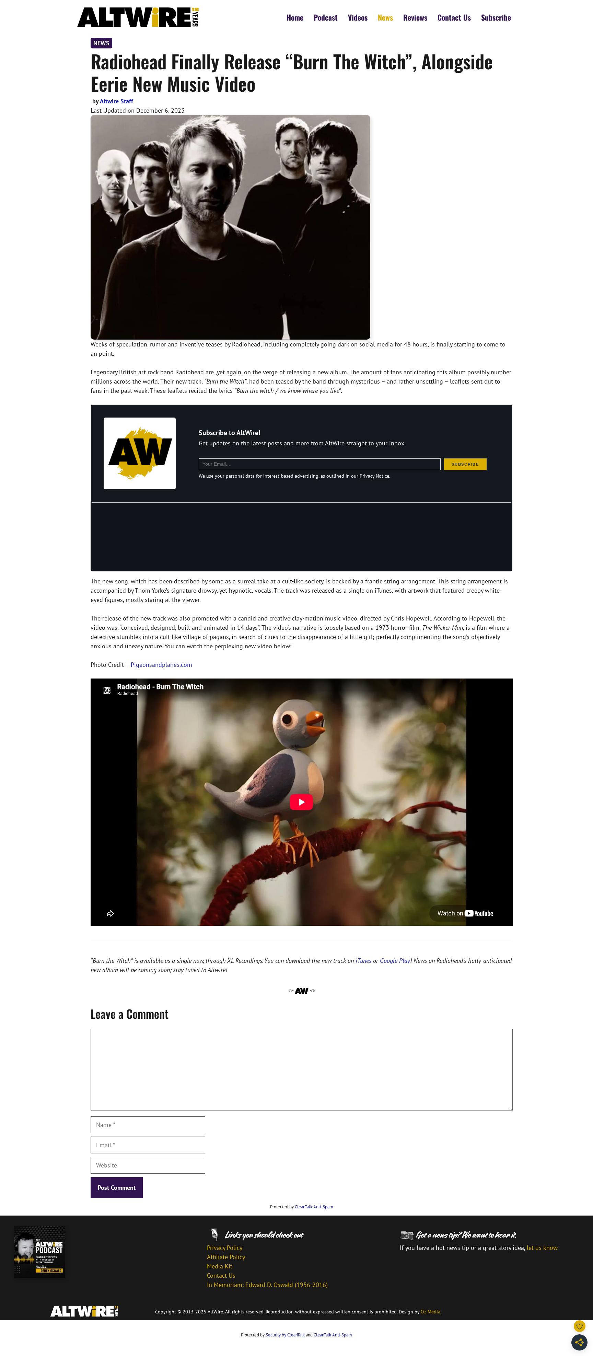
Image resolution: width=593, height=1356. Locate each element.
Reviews (415, 17)
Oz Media (430, 1312)
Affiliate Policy (226, 1257)
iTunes (363, 961)
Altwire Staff (116, 101)
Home (295, 17)
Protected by (301, 1207)
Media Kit (219, 1266)
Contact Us (454, 17)
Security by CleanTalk (285, 1335)
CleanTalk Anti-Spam (314, 1207)
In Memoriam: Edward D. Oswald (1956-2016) (267, 1285)
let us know (542, 1248)
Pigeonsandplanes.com (161, 665)
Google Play (395, 961)
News (385, 17)
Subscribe (496, 17)
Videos (358, 17)
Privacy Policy (224, 1248)
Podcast (326, 17)
